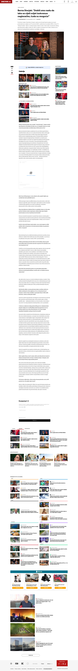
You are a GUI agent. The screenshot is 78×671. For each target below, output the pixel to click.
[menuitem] (76, 1)
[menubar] (76, 2)
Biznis (47, 1)
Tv (54, 1)
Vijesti (17, 1)
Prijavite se (35, 420)
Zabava (51, 1)
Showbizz (26, 1)
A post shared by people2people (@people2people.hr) (31, 187)
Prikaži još (31, 655)
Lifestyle (31, 1)
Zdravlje (42, 1)
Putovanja (36, 1)
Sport (21, 1)
